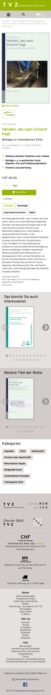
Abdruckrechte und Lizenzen (25, 651)
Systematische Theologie (16, 476)
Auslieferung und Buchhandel (25, 649)
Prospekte (25, 627)
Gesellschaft (38, 451)
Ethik (22, 451)
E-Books (25, 614)
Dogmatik (9, 451)
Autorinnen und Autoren (25, 601)
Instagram (25, 638)
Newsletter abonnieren (27, 679)
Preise (25, 656)
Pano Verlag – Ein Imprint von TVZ (25, 606)
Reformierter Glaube (14, 463)
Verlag (25, 625)
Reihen (25, 604)
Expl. (15, 186)
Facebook (25, 633)
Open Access (25, 611)
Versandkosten (25, 654)
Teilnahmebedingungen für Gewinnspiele (25, 661)
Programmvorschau (25, 599)
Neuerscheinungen (25, 596)
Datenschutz (23, 673)
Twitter (25, 635)
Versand (39, 543)
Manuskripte (25, 646)
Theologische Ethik (13, 482)
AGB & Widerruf (39, 673)
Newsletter (25, 630)
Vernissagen (25, 609)
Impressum (9, 673)
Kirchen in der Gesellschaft (17, 457)
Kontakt (25, 622)
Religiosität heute (13, 470)
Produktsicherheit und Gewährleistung (25, 659)
